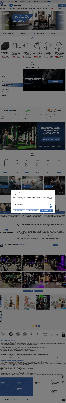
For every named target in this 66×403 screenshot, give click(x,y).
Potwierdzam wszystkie (46, 210)
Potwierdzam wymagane (32, 210)
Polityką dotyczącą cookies (35, 197)
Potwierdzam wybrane (19, 210)
